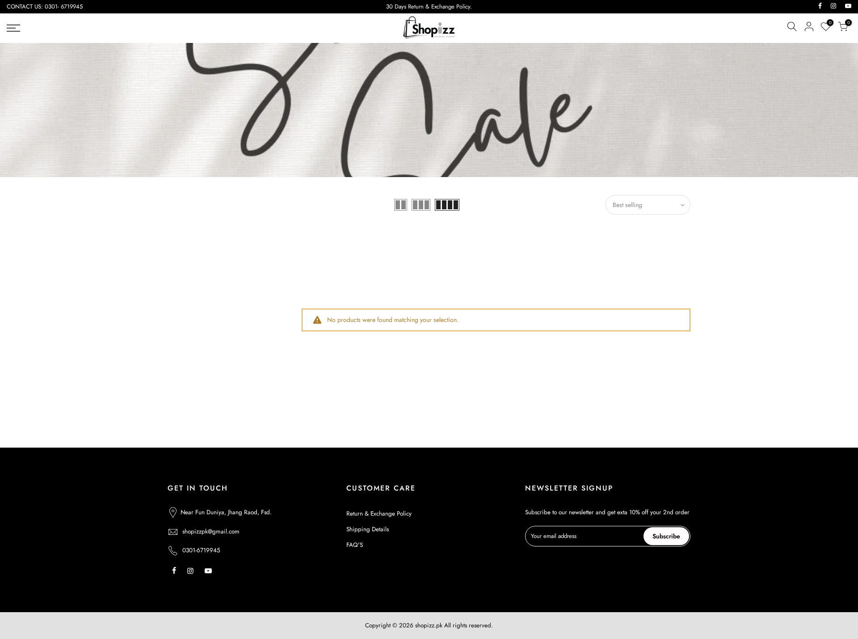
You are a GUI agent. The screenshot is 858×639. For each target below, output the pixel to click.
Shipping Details (367, 529)
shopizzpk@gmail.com (211, 531)
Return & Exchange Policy (379, 513)
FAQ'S (354, 545)
